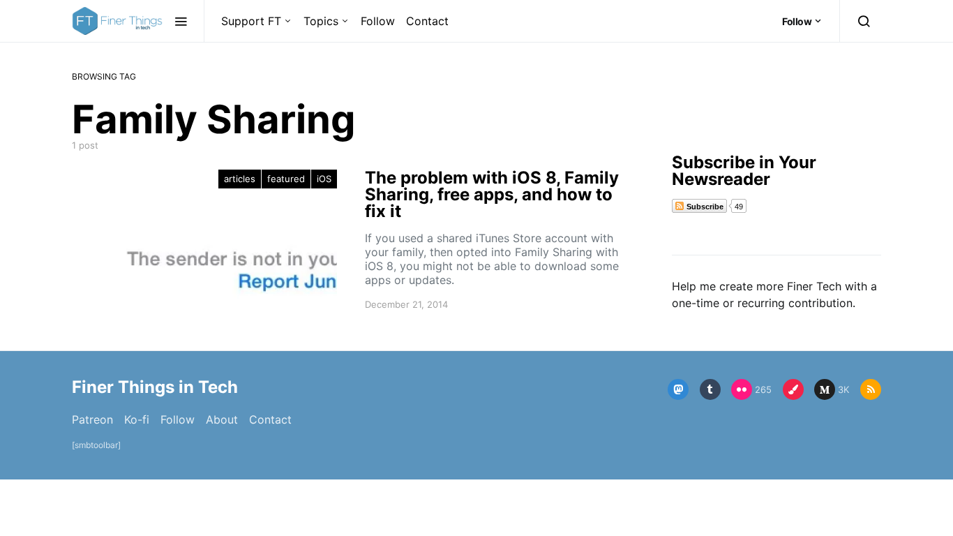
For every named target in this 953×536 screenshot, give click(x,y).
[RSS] (870, 389)
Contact (427, 21)
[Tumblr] (710, 389)
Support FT (251, 21)
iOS (324, 178)
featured (286, 178)
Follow (378, 21)
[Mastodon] (678, 389)
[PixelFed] (793, 389)
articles (239, 178)
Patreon (92, 419)
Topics (320, 21)
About (222, 419)
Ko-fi (136, 419)
